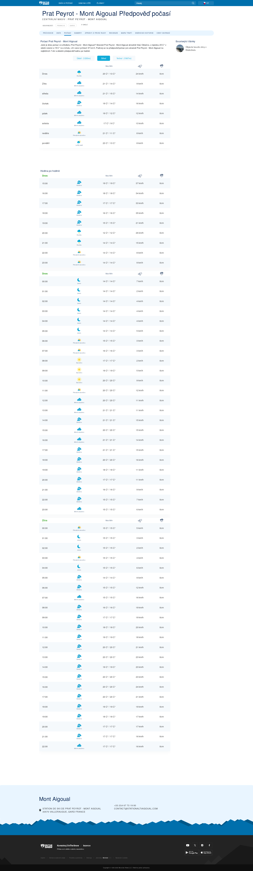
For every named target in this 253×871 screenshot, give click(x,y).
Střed (103, 58)
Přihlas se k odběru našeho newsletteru (70, 849)
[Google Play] (192, 852)
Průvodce (48, 33)
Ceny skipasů (163, 33)
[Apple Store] (206, 852)
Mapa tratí (126, 33)
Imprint (43, 858)
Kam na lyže (85, 3)
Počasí (67, 33)
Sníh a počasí (66, 3)
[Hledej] (193, 3)
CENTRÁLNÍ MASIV (53, 19)
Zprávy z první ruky (95, 33)
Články (100, 3)
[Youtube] (188, 845)
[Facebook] (209, 845)
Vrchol (124, 58)
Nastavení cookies (121, 858)
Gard (72, 26)
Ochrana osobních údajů (57, 858)
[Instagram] (202, 845)
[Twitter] (195, 845)
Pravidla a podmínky (75, 858)
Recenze (113, 33)
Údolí (84, 58)
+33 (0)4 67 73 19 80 (125, 805)
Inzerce (87, 845)
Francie (61, 26)
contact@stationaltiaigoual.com (136, 808)
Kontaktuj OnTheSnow (68, 845)
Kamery (78, 33)
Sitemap (89, 858)
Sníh (59, 33)
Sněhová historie (144, 33)
